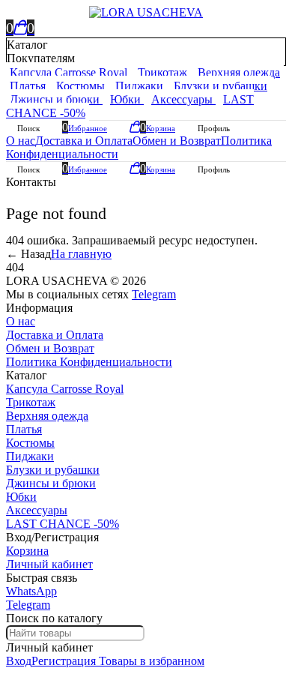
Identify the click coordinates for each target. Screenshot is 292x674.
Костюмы (30, 442)
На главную (81, 253)
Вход (18, 661)
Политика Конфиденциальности (89, 361)
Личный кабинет (49, 564)
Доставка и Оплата (84, 140)
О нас (20, 140)
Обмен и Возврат (177, 140)
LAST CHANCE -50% (62, 523)
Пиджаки (30, 456)
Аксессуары (36, 510)
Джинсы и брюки (51, 483)
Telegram (154, 294)
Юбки (21, 496)
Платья (24, 429)
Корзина (27, 550)
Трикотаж (30, 402)
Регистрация (63, 661)
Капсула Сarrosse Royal (65, 388)
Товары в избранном (150, 661)
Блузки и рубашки (53, 469)
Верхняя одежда (47, 415)
